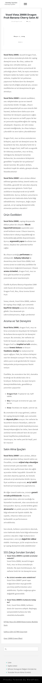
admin (20, 42)
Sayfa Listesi (12, 666)
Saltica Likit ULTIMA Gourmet (15, 632)
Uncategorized (16, 21)
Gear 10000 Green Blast (13, 638)
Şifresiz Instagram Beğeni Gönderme (22, 669)
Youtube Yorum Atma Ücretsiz (19, 672)
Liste (9, 662)
